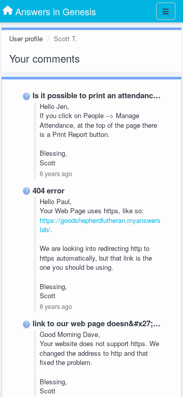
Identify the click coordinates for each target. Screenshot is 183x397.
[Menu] (165, 11)
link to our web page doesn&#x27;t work (104, 323)
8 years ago (56, 173)
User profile (26, 38)
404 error (49, 190)
